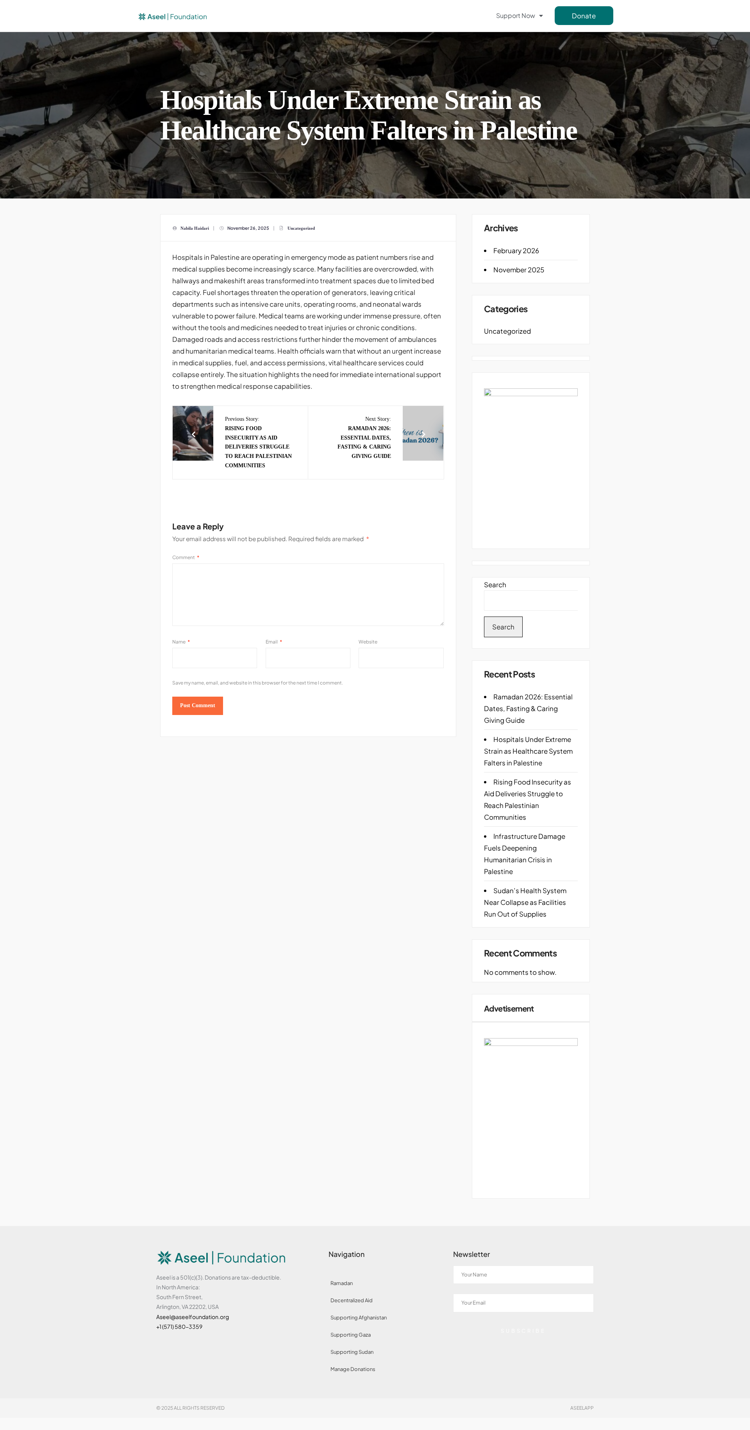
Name (181, 642)
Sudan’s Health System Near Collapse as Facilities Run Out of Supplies (525, 902)
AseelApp (582, 1408)
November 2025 (518, 269)
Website (368, 642)
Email (274, 642)
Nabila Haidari (194, 228)
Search (495, 584)
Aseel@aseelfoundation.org (192, 1316)
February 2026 (516, 250)
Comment (185, 557)
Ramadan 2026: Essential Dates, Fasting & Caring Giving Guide (528, 708)
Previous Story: (258, 442)
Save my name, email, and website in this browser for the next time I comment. (257, 683)
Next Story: (364, 437)
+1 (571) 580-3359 (179, 1326)
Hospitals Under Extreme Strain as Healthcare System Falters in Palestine (528, 751)
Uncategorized (301, 228)
